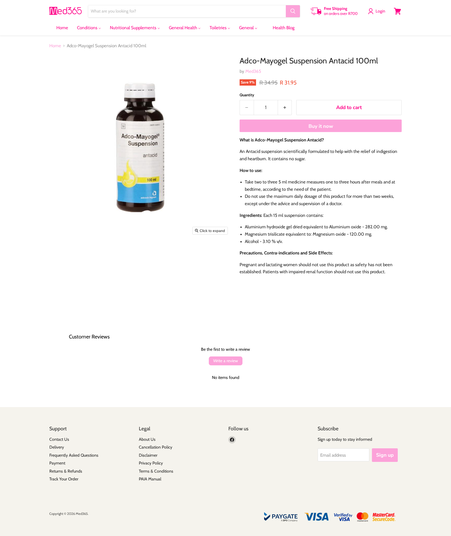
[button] (377, 11)
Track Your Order (63, 479)
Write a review (225, 360)
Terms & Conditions (156, 471)
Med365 (253, 71)
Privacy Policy (151, 463)
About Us (147, 439)
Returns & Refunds (65, 471)
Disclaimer (148, 455)
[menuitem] (59, 27)
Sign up (385, 455)
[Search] (293, 11)
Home (55, 45)
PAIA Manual (150, 479)
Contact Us (59, 439)
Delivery (56, 447)
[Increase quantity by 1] (285, 107)
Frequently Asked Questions (73, 455)
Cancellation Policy (155, 447)
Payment (57, 463)
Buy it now (320, 126)
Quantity (247, 95)
